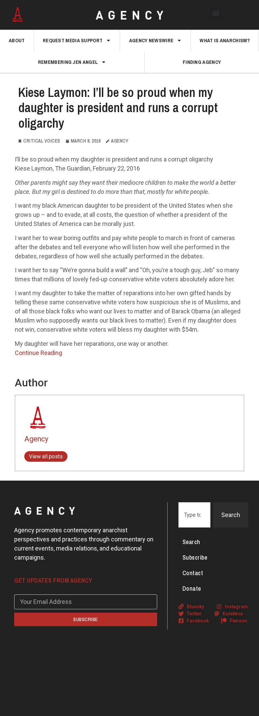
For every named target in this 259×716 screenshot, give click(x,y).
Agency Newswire (151, 40)
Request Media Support (73, 40)
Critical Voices (41, 141)
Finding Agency (202, 62)
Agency (36, 439)
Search (191, 542)
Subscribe (194, 557)
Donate (191, 588)
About (17, 40)
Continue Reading (38, 352)
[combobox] (194, 515)
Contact (192, 573)
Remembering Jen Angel (68, 62)
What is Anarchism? (225, 40)
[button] (216, 13)
